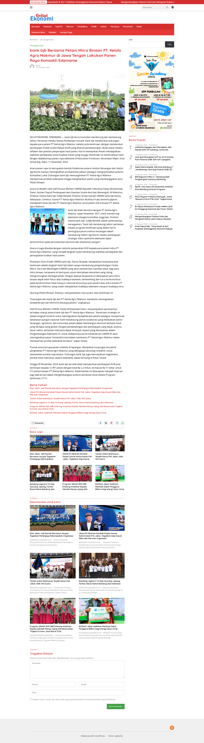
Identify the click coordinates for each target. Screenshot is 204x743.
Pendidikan (82, 26)
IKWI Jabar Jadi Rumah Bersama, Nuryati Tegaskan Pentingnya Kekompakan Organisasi (71, 388)
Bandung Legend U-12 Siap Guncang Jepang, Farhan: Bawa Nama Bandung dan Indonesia (71, 402)
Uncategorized (36, 45)
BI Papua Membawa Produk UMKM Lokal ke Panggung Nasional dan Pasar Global (153, 207)
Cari (130, 39)
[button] (167, 7)
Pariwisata (128, 26)
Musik (139, 26)
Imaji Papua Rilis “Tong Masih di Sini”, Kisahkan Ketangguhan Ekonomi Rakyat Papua (153, 227)
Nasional (47, 26)
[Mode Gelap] (172, 7)
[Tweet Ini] (106, 423)
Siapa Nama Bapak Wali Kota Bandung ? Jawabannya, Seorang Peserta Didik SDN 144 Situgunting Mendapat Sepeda (154, 168)
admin (38, 65)
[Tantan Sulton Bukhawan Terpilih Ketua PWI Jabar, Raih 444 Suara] (110, 443)
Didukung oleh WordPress (93, 736)
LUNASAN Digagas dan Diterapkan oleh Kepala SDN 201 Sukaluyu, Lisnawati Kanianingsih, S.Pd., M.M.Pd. (153, 148)
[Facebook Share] (100, 423)
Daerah (58, 26)
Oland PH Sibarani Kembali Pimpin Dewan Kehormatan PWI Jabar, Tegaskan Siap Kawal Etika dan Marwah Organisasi (75, 393)
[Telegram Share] (117, 423)
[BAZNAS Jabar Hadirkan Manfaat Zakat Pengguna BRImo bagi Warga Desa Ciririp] (110, 473)
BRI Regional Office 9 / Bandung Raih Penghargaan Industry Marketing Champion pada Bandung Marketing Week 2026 (152, 178)
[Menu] (32, 7)
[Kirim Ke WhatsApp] (122, 423)
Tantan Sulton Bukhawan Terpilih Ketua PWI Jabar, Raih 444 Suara (60, 398)
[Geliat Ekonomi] (42, 17)
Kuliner (104, 26)
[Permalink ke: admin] (32, 66)
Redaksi (52, 32)
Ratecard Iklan (38, 32)
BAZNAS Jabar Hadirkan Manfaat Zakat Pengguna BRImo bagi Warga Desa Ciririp (68, 413)
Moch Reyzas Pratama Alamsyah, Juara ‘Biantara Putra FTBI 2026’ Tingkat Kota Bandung (153, 197)
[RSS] (172, 728)
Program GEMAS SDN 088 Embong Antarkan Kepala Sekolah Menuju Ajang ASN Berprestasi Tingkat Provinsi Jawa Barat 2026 (76, 407)
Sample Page (66, 32)
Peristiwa (115, 26)
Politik (94, 26)
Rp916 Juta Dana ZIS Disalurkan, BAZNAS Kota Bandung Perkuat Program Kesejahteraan (154, 187)
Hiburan (69, 26)
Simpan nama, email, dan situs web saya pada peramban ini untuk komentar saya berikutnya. (74, 699)
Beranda (36, 26)
